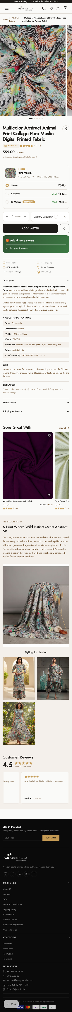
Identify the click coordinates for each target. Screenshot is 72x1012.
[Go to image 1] (30, 118)
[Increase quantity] (25, 217)
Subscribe (51, 837)
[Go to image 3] (37, 118)
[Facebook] (13, 874)
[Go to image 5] (42, 118)
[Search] (44, 8)
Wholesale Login (10, 929)
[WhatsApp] (34, 874)
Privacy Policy (8, 914)
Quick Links (9, 883)
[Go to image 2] (34, 118)
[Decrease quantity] (7, 217)
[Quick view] (49, 495)
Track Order (8, 948)
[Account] (58, 8)
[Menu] (7, 8)
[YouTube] (27, 874)
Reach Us (7, 894)
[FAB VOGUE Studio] (25, 8)
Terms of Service (10, 919)
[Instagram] (5, 874)
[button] (56, 217)
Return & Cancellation (12, 904)
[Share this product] (65, 128)
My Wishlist (8, 953)
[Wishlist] (51, 8)
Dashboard (7, 943)
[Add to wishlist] (64, 228)
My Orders (7, 958)
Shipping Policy (9, 909)
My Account (9, 937)
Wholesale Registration (13, 924)
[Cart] (65, 8)
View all (62, 427)
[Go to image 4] (39, 118)
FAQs (5, 899)
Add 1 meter (30, 228)
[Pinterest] (20, 874)
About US (7, 889)
